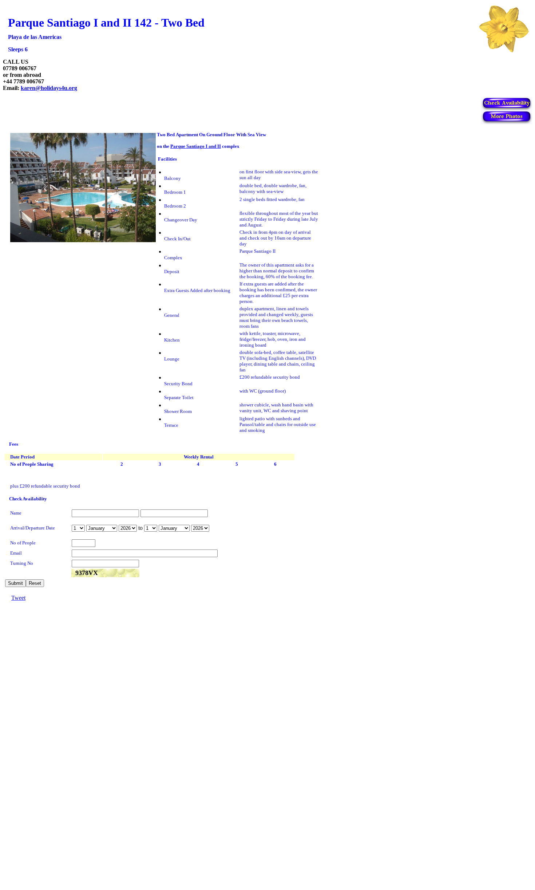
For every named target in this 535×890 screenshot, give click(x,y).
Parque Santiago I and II (195, 146)
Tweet (18, 598)
